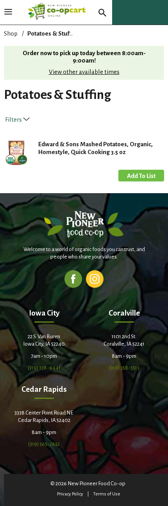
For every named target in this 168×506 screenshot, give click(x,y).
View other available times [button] (84, 71)
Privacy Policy (70, 494)
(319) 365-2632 (44, 444)
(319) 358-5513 (124, 368)
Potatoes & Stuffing (53, 33)
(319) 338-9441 (44, 368)
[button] (141, 175)
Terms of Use (106, 494)
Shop (11, 33)
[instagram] (95, 279)
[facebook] (73, 279)
